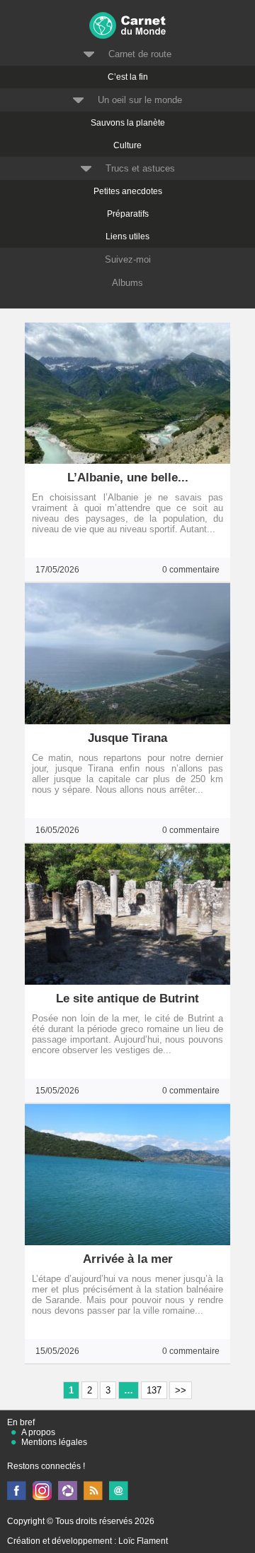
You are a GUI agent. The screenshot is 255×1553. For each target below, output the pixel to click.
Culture (127, 145)
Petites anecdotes (128, 191)
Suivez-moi (128, 259)
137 (154, 1390)
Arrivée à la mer (128, 1259)
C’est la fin (128, 77)
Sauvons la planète (128, 123)
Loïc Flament (143, 1541)
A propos (38, 1432)
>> (180, 1390)
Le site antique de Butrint (127, 998)
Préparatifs (128, 214)
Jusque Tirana (127, 738)
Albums (127, 282)
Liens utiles (127, 236)
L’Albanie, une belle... (127, 477)
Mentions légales (54, 1442)
